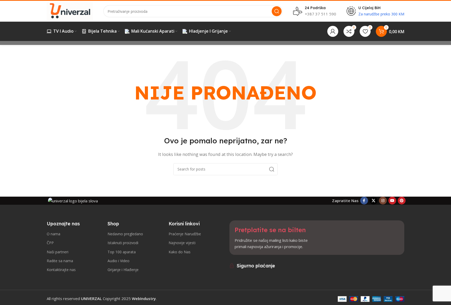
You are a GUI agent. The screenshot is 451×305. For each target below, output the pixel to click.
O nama (53, 233)
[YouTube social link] (392, 200)
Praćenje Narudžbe (185, 233)
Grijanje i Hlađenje (123, 269)
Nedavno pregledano (125, 233)
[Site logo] (70, 10)
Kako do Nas (180, 251)
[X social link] (373, 200)
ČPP (50, 242)
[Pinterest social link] (402, 200)
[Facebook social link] (364, 200)
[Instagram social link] (383, 200)
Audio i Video (118, 260)
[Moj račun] (333, 31)
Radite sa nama (60, 260)
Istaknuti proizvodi (123, 242)
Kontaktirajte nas (61, 269)
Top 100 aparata (122, 251)
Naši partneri (57, 251)
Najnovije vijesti (182, 242)
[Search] (277, 11)
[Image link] (73, 200)
